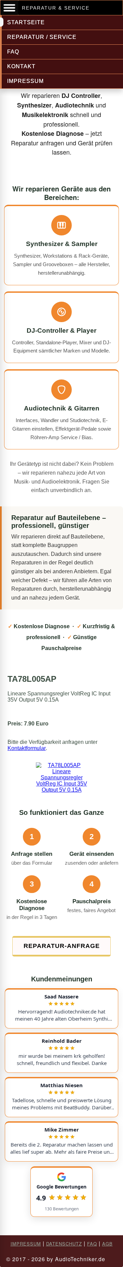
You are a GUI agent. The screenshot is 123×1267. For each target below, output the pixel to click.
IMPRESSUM (25, 81)
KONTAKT (21, 66)
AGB (107, 1243)
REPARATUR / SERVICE (42, 37)
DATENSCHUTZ (64, 1243)
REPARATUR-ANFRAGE (62, 945)
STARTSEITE (26, 22)
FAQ (13, 52)
